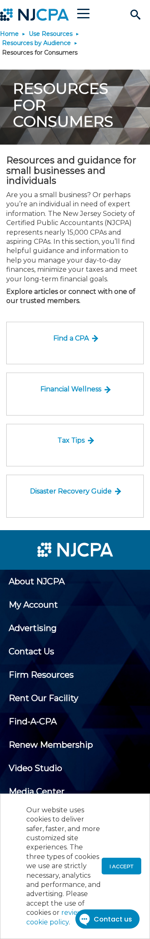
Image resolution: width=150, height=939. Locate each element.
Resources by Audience (36, 43)
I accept (121, 866)
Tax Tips (71, 440)
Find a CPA (71, 338)
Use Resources (50, 34)
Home (9, 34)
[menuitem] (37, 581)
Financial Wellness (70, 389)
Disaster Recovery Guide (71, 491)
